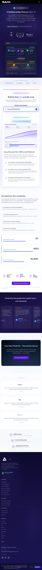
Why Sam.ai (3, 529)
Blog (2, 525)
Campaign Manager (5, 486)
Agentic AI (3, 514)
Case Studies (3, 523)
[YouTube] (8, 557)
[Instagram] (5, 557)
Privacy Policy (16, 568)
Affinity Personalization (5, 488)
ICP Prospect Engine (5, 484)
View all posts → (4, 554)
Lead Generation (4, 512)
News (2, 533)
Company (3, 521)
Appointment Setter (5, 492)
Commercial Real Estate (5, 503)
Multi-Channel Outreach (5, 490)
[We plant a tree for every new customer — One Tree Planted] (10, 473)
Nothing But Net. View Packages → (21, 283)
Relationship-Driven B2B (5, 500)
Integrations (3, 531)
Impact (2, 537)
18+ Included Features (5, 494)
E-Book (2, 527)
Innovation (3, 535)
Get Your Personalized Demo (21, 357)
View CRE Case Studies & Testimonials (20, 121)
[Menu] (39, 2)
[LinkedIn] (2, 557)
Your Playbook (4, 482)
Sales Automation (4, 510)
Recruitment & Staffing (5, 505)
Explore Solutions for (19, 26)
